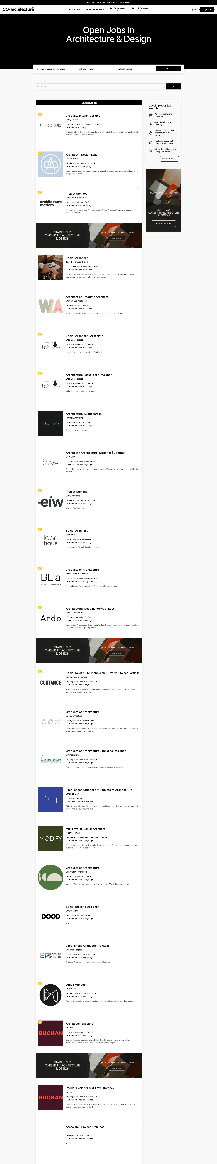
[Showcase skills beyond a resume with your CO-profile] (151, 133)
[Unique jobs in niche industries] (151, 115)
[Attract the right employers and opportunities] (151, 150)
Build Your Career (164, 223)
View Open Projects (121, 2)
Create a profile (169, 159)
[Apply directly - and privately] (151, 123)
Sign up (173, 86)
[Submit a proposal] (138, 109)
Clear (168, 69)
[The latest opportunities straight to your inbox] (151, 142)
